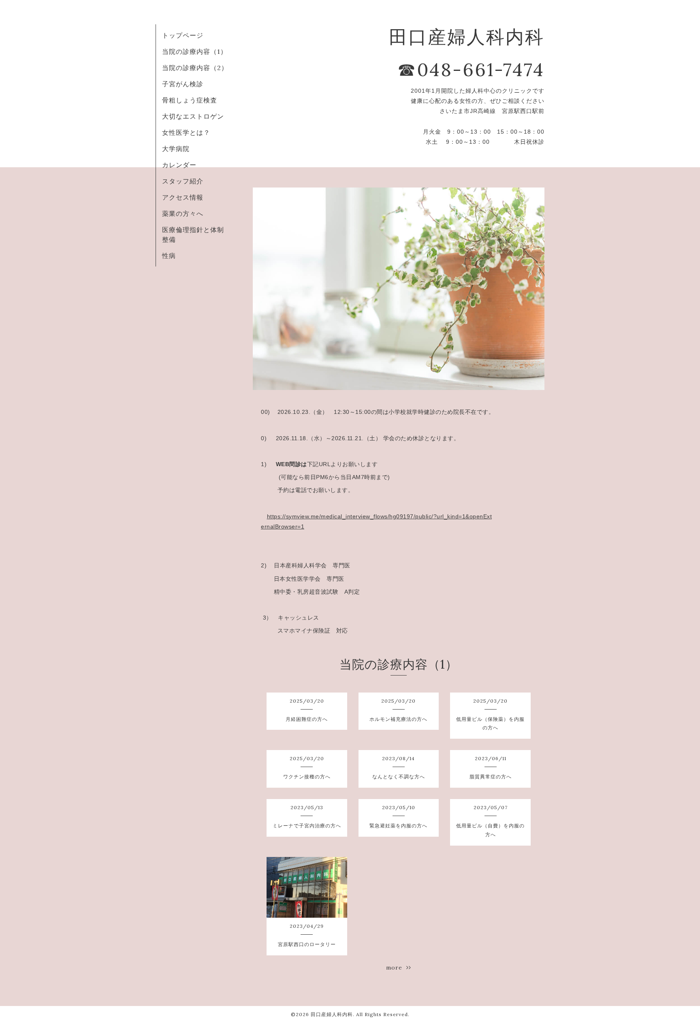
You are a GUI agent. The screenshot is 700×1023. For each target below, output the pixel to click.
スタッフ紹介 (182, 181)
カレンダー (179, 165)
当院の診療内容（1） (194, 51)
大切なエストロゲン (193, 116)
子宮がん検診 (182, 84)
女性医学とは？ (186, 132)
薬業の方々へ (182, 213)
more (396, 967)
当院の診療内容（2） (195, 68)
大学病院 (176, 149)
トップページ (182, 35)
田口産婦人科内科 (332, 1014)
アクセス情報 (182, 197)
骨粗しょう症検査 (189, 100)
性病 (169, 255)
